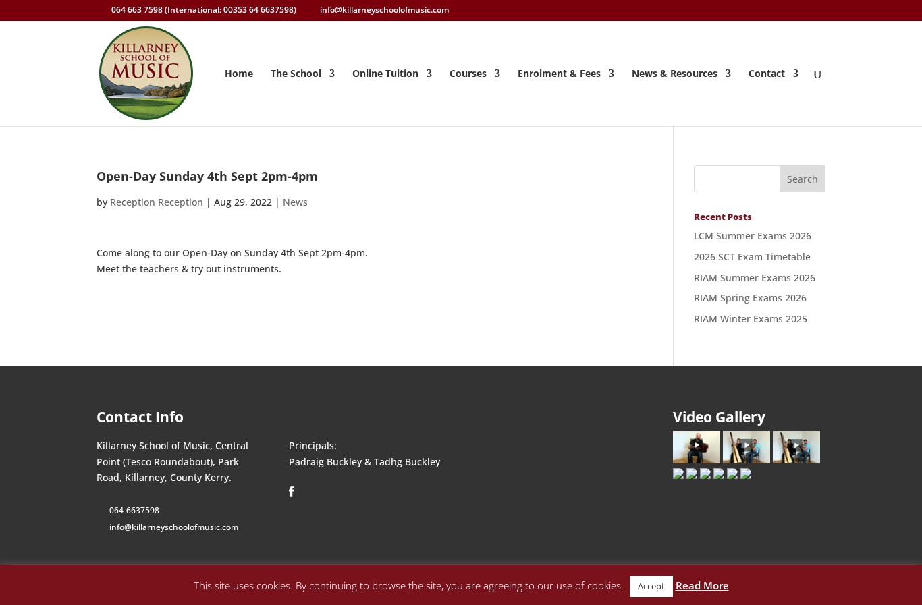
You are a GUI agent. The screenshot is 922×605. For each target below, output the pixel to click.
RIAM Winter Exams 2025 (750, 318)
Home (239, 74)
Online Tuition (385, 74)
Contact (767, 74)
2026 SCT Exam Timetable (752, 256)
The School (296, 74)
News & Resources (674, 74)
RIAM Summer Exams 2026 (754, 277)
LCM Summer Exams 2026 (752, 235)
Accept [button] (651, 586)
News (295, 202)
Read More (702, 585)
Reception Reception (156, 202)
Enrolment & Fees (559, 74)
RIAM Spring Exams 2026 (750, 297)
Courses (468, 74)
